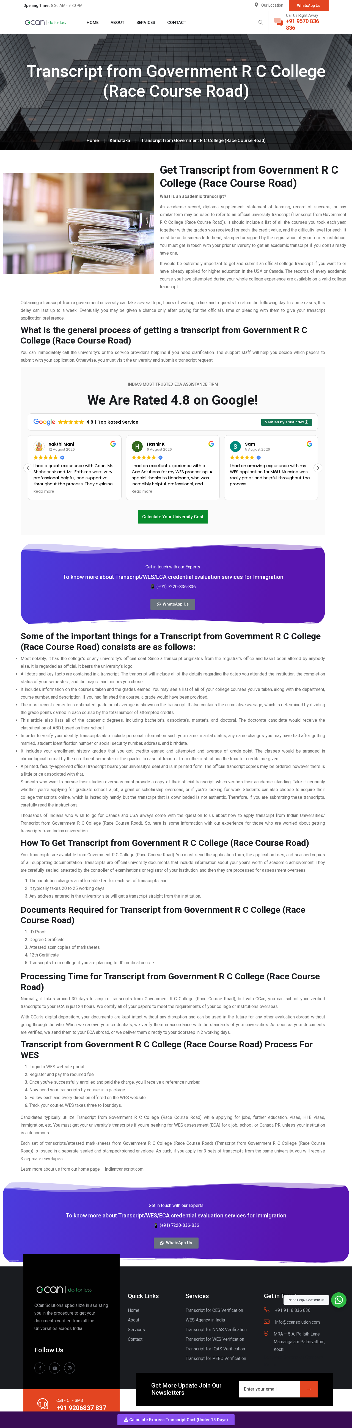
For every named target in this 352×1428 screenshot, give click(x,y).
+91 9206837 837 (81, 1408)
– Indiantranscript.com (123, 1169)
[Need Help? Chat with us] (338, 1300)
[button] (176, 1419)
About (117, 22)
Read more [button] (44, 491)
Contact (176, 22)
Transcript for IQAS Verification (215, 1348)
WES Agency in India (205, 1320)
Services (145, 22)
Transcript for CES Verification (214, 1310)
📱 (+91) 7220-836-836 (173, 586)
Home (92, 22)
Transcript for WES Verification (215, 1339)
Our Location (272, 5)
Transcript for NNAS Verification (216, 1329)
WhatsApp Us (308, 5)
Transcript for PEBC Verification (216, 1358)
